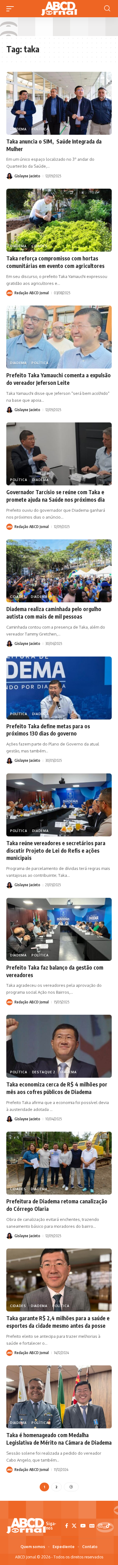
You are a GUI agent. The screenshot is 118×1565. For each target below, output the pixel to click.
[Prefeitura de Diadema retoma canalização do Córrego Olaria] (59, 1163)
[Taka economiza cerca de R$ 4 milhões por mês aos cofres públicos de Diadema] (59, 1046)
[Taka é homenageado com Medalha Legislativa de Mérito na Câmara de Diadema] (59, 1396)
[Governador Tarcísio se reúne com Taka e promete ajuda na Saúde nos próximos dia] (59, 453)
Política (40, 129)
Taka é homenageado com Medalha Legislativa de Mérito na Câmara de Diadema (59, 1439)
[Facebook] (67, 1526)
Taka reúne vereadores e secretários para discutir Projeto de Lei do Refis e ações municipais (55, 850)
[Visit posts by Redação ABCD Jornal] (9, 293)
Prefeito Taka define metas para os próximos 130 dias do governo (48, 730)
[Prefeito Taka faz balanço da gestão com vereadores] (59, 929)
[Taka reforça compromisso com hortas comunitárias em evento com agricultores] (59, 220)
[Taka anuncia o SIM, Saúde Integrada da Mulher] (59, 103)
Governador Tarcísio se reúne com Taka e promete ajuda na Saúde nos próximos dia (55, 496)
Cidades (39, 246)
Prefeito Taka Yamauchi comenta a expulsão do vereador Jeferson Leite (58, 379)
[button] (11, 8)
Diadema (18, 129)
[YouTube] (83, 1526)
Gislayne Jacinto (27, 176)
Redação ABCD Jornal (31, 292)
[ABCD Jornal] (59, 9)
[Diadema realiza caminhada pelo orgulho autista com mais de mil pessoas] (59, 570)
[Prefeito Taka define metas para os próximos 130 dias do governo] (59, 688)
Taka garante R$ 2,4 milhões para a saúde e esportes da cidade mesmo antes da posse (58, 1322)
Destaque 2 (43, 1072)
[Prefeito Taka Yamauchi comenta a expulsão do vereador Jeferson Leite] (59, 337)
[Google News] (92, 1526)
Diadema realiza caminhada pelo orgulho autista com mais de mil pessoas (53, 612)
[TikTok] (108, 1526)
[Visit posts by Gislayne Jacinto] (9, 176)
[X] (74, 1526)
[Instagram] (100, 1526)
